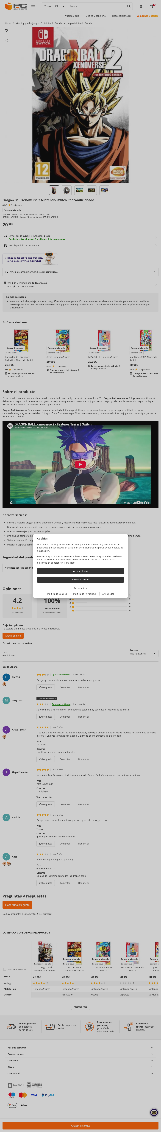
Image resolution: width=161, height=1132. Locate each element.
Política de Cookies (57, 593)
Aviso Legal (108, 593)
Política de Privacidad (84, 593)
